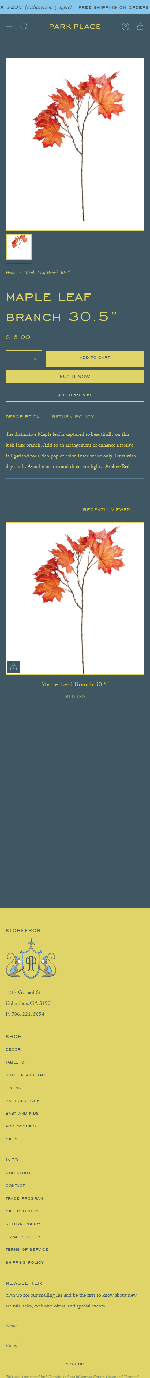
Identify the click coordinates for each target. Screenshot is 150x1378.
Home (11, 272)
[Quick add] (13, 667)
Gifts (12, 1139)
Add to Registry (75, 394)
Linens (13, 1087)
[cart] (140, 27)
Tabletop (17, 1062)
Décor (13, 1049)
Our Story (18, 1172)
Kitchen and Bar (25, 1075)
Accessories (21, 1126)
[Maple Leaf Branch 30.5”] (75, 598)
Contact (15, 1185)
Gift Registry (22, 1211)
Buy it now (75, 376)
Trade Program (24, 1198)
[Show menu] (9, 27)
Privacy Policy (23, 1237)
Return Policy (23, 1224)
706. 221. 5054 (28, 1015)
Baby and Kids (22, 1113)
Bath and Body (23, 1100)
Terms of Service (27, 1249)
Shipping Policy (25, 1262)
